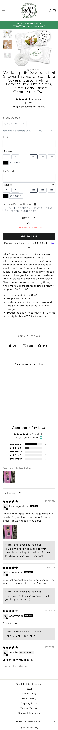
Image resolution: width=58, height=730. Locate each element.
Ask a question (29, 336)
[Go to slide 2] (30, 69)
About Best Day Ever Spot (28, 684)
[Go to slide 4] (35, 69)
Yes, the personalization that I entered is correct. (31, 209)
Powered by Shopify (29, 727)
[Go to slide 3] (33, 69)
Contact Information (29, 713)
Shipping (17, 106)
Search (29, 688)
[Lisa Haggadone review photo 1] (10, 532)
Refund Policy (29, 698)
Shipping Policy (29, 703)
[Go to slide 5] (37, 69)
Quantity (29, 218)
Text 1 (8, 137)
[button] (7, 34)
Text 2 (8, 170)
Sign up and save (28, 721)
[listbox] (29, 151)
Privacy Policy (29, 693)
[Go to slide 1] (28, 70)
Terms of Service (29, 708)
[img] (10, 501)
